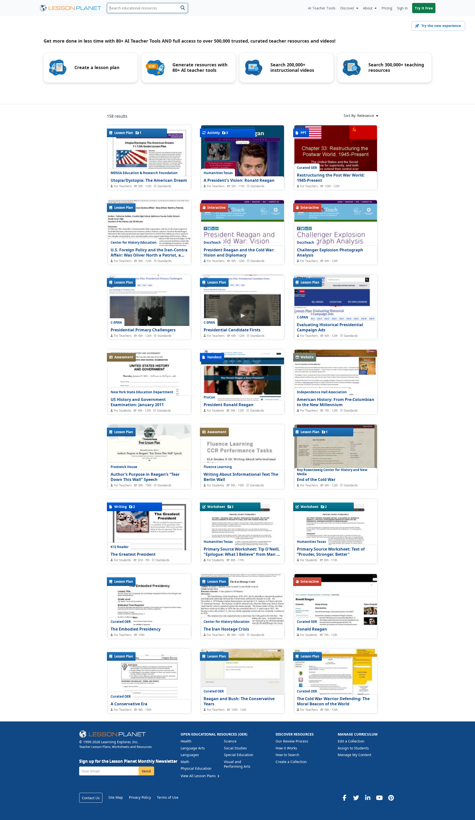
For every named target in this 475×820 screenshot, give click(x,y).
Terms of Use (167, 797)
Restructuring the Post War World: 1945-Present (331, 177)
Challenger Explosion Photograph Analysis (330, 252)
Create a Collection (291, 761)
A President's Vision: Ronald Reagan (239, 180)
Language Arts (193, 748)
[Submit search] (182, 8)
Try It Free (424, 8)
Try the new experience (441, 25)
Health (186, 741)
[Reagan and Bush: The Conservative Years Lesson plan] (242, 680)
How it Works (286, 748)
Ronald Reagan (312, 629)
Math (185, 761)
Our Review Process (292, 741)
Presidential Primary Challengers (143, 330)
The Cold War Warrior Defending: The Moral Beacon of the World (333, 701)
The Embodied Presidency (136, 629)
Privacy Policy (140, 797)
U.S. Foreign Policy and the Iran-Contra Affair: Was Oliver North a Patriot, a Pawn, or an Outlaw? (149, 255)
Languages (190, 754)
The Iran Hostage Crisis (226, 629)
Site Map (115, 797)
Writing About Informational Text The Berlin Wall (241, 477)
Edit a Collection (351, 741)
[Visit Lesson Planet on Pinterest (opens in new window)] (391, 798)
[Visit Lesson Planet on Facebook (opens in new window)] (344, 798)
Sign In (402, 8)
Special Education (238, 754)
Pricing (386, 8)
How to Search (287, 754)
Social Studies (235, 748)
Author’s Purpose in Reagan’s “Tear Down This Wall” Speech (145, 477)
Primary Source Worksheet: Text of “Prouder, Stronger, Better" (331, 551)
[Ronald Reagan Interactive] (335, 605)
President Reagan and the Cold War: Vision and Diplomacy (239, 252)
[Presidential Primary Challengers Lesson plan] (149, 305)
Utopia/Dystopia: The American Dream (149, 180)
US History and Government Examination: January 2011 (138, 402)
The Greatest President (133, 554)
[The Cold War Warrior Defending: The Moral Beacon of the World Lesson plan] (335, 680)
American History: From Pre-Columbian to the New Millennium (335, 402)
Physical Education (196, 768)
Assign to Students (353, 748)
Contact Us (91, 797)
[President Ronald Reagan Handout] (242, 383)
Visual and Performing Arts (237, 764)
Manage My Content (354, 754)
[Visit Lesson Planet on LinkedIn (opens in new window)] (368, 798)
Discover (347, 8)
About (368, 8)
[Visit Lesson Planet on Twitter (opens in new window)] (356, 798)
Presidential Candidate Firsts (232, 330)
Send (146, 770)
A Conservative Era (129, 704)
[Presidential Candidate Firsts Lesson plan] (242, 306)
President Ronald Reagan (229, 404)
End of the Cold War (316, 479)
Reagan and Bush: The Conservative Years (239, 701)
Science (230, 741)
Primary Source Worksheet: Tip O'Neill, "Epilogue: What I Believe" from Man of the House (242, 554)
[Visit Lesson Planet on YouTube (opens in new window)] (379, 798)
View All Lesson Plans (199, 775)
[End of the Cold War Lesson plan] (335, 455)
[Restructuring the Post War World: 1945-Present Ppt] (335, 156)
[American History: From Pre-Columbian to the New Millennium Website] (335, 391)
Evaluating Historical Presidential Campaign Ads (330, 327)
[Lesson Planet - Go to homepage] (73, 8)
